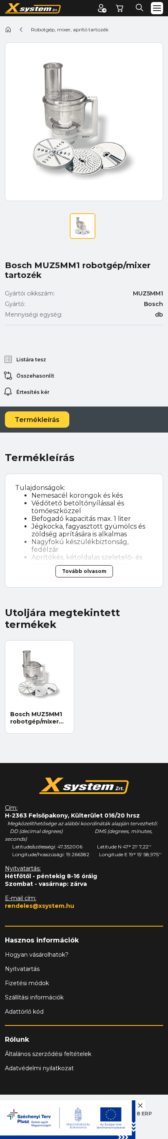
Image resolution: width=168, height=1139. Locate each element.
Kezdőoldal (8, 29)
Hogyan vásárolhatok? (37, 954)
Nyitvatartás (22, 969)
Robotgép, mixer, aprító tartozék (69, 29)
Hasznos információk (42, 940)
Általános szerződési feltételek (48, 1054)
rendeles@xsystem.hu (39, 905)
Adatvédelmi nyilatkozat (39, 1068)
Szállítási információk (34, 997)
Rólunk (17, 1039)
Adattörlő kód (24, 1011)
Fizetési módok (27, 983)
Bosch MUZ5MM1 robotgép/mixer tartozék (36, 718)
